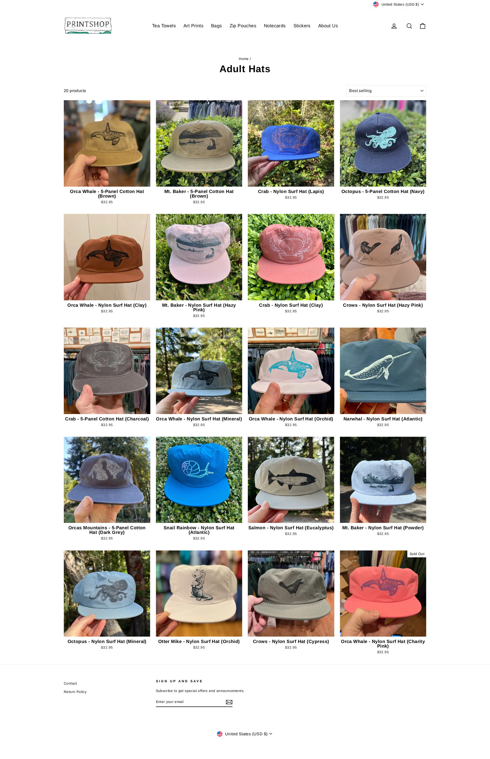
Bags (216, 25)
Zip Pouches (243, 25)
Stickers (302, 25)
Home (244, 59)
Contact (70, 683)
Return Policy (75, 692)
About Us (328, 25)
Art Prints (193, 25)
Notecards (275, 25)
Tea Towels (164, 25)
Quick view (107, 181)
